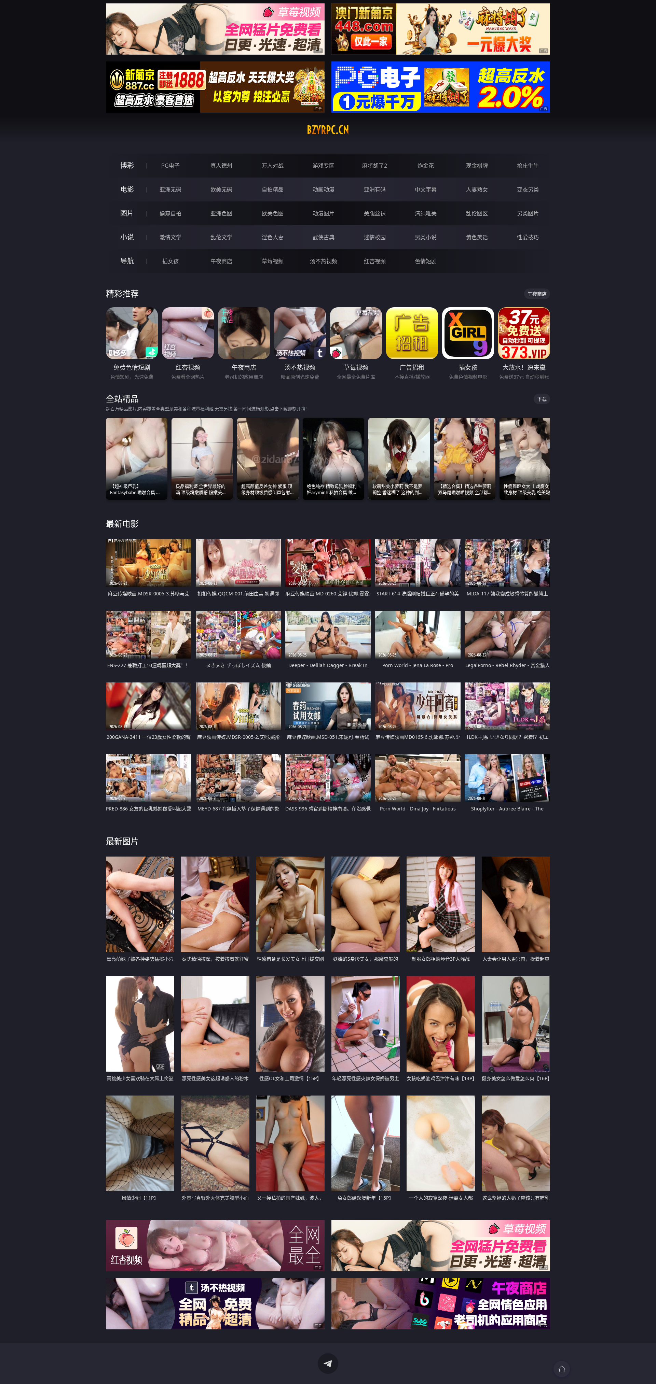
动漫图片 (323, 213)
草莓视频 (273, 261)
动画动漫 (323, 189)
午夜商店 (221, 261)
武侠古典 (323, 237)
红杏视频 (375, 261)
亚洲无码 (170, 189)
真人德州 (221, 165)
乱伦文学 (221, 237)
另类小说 (426, 237)
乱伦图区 (477, 213)
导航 (127, 261)
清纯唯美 (426, 213)
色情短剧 (426, 261)
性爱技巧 (528, 237)
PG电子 (170, 165)
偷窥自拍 (170, 213)
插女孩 (170, 261)
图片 (127, 213)
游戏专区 (323, 165)
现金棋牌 (477, 165)
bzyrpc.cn (328, 130)
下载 (542, 399)
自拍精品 (273, 189)
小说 (127, 237)
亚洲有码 (375, 189)
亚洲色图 (221, 213)
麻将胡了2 (374, 165)
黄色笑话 (477, 237)
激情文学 (170, 237)
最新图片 (122, 841)
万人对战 (273, 165)
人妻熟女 (477, 189)
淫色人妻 (273, 237)
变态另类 (528, 189)
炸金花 (426, 165)
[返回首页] (562, 1369)
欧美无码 (221, 189)
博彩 (127, 165)
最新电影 (122, 523)
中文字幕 (426, 189)
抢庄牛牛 (528, 165)
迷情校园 (375, 237)
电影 (127, 189)
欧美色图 (273, 213)
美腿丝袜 (375, 213)
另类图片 (528, 213)
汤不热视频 (323, 261)
